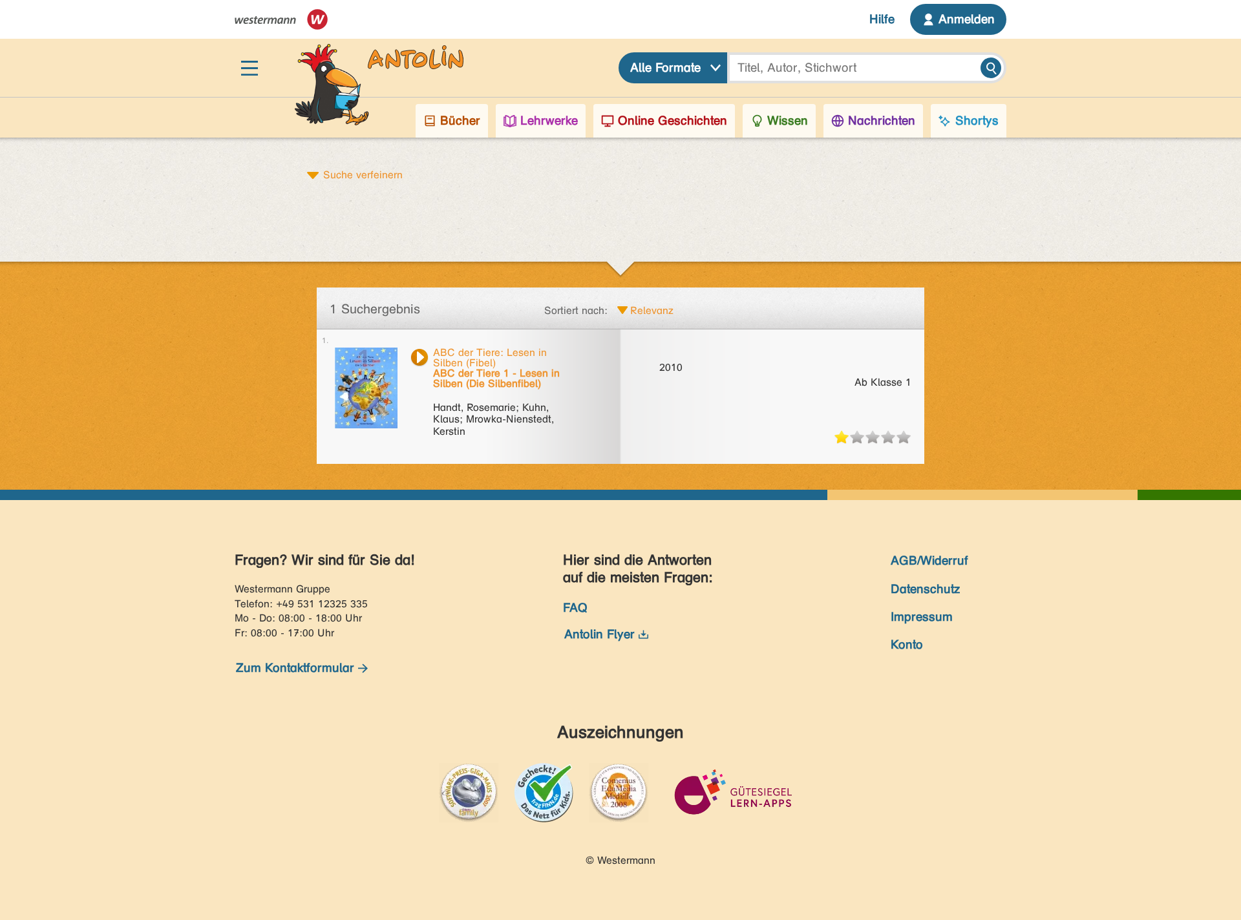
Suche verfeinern (363, 174)
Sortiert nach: (576, 310)
